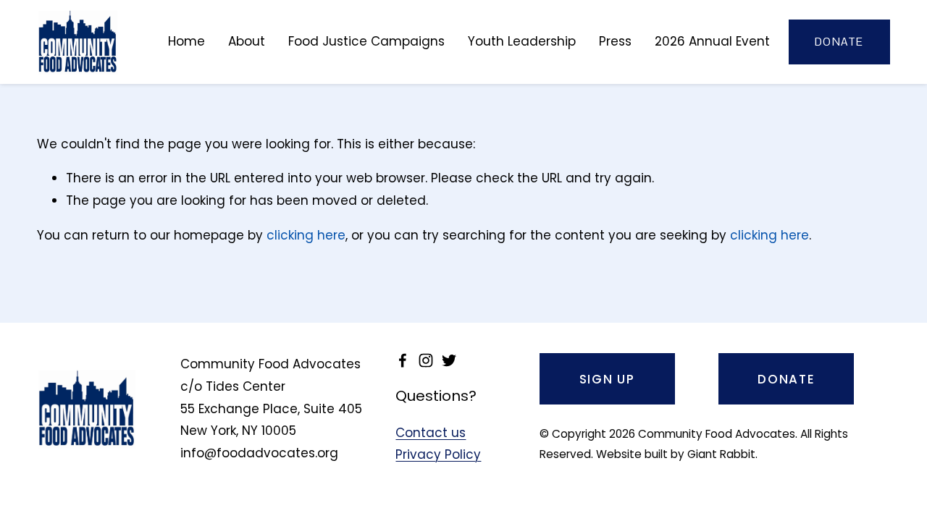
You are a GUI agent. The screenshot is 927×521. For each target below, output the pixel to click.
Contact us (430, 432)
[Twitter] (449, 360)
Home (186, 41)
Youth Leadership (522, 41)
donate (839, 41)
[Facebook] (402, 360)
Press (615, 41)
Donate (786, 379)
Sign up (607, 379)
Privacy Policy (438, 454)
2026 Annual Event (712, 41)
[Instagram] (426, 360)
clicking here (306, 235)
